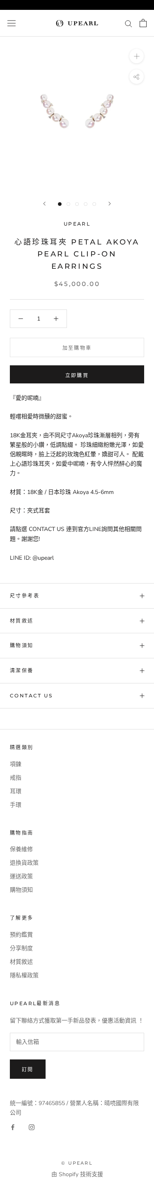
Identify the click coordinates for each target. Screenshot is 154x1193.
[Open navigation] (11, 23)
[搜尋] (128, 23)
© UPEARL (77, 1163)
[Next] (109, 203)
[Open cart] (143, 23)
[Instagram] (31, 1126)
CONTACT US (31, 695)
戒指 (15, 778)
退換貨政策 (24, 863)
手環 (15, 805)
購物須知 (22, 645)
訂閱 (28, 1069)
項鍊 (15, 764)
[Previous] (44, 203)
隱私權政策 (24, 975)
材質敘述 (22, 621)
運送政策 (21, 876)
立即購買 (77, 375)
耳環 (15, 791)
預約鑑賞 (21, 935)
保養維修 (21, 849)
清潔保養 (22, 670)
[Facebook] (13, 1126)
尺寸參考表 (24, 596)
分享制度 (21, 948)
